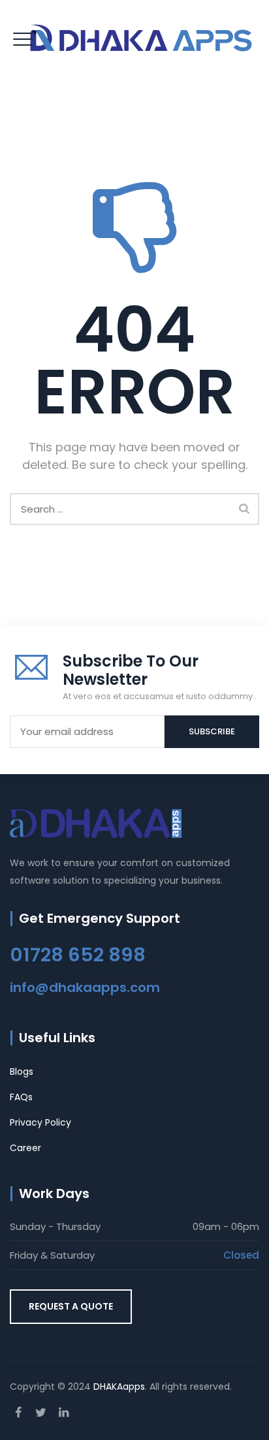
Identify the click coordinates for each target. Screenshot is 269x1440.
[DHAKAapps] (143, 38)
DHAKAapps (119, 1386)
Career (25, 1147)
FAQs (21, 1096)
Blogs (21, 1071)
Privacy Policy (40, 1122)
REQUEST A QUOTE (71, 1306)
